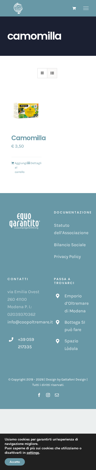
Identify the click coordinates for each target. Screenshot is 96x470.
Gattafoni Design (73, 379)
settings (33, 453)
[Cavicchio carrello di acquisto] (74, 8)
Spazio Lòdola (71, 344)
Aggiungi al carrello (20, 167)
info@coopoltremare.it (30, 322)
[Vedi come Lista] (52, 73)
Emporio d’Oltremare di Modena (76, 303)
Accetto (15, 462)
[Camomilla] (26, 111)
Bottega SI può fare (74, 326)
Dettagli (36, 163)
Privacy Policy (67, 256)
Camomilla (28, 138)
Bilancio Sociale (70, 244)
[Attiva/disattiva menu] (86, 8)
